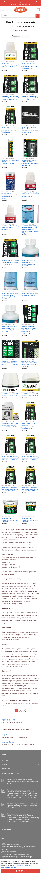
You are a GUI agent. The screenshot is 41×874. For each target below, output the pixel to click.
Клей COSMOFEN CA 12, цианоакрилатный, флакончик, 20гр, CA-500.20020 (29, 263)
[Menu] (2, 9)
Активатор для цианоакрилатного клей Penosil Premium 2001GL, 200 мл (9, 195)
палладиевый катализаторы (11, 847)
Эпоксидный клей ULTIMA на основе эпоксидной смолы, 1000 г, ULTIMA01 (9, 425)
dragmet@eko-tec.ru (8, 742)
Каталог (10, 27)
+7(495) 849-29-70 (8, 720)
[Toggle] (39, 764)
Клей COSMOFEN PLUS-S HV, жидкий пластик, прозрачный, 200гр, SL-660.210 (9, 296)
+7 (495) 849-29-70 (15, 4)
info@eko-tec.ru (27, 4)
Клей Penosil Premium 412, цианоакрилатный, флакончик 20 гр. (30, 194)
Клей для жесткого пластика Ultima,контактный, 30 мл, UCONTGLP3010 (10, 262)
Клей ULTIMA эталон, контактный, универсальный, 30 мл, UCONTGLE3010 (8, 129)
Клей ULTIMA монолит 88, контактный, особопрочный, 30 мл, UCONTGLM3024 (10, 457)
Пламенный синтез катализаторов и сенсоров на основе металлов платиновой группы (22, 781)
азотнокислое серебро (9, 854)
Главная (4, 760)
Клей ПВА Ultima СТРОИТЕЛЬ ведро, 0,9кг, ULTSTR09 (29, 520)
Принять (20, 871)
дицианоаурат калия (9, 852)
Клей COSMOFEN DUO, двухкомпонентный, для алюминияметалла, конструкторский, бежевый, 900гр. (30, 229)
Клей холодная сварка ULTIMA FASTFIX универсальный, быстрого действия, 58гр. (29, 162)
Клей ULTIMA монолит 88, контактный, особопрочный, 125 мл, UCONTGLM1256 (10, 97)
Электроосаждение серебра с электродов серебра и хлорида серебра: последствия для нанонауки (22, 805)
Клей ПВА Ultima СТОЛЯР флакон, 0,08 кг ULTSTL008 (29, 394)
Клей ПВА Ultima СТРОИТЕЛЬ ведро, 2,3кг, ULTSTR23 (9, 520)
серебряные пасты (8, 857)
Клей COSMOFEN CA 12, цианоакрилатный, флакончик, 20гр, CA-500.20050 (9, 329)
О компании (5, 768)
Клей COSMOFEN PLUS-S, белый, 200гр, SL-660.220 (29, 294)
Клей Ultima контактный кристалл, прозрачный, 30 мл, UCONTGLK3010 (29, 489)
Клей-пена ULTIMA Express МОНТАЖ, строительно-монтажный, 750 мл (10, 161)
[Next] (24, 710)
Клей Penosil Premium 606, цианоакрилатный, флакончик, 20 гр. (10, 227)
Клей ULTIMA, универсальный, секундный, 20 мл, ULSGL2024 (10, 64)
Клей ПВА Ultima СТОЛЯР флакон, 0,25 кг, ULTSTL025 (10, 394)
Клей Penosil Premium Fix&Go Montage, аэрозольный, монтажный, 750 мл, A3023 (29, 129)
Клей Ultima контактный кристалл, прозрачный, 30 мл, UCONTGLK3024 (9, 489)
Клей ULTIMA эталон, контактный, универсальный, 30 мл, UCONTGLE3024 (28, 426)
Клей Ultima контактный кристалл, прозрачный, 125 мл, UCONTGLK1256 (30, 97)
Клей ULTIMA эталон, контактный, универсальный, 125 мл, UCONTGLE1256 (29, 65)
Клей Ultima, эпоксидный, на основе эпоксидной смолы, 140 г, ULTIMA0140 (9, 362)
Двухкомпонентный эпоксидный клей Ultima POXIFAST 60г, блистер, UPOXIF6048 (29, 363)
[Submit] (38, 16)
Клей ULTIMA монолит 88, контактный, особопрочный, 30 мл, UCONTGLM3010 (30, 457)
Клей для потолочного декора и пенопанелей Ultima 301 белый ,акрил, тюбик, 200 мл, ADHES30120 (29, 330)
